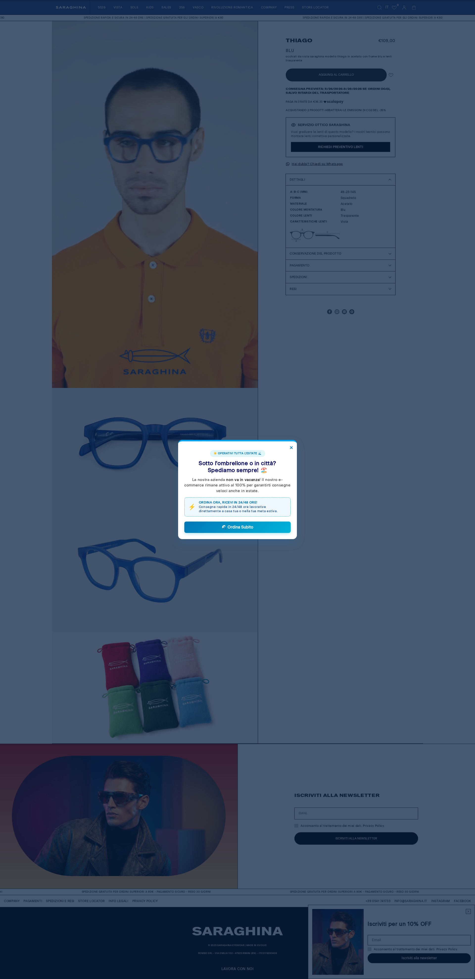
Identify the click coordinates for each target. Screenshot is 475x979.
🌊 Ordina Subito (237, 527)
